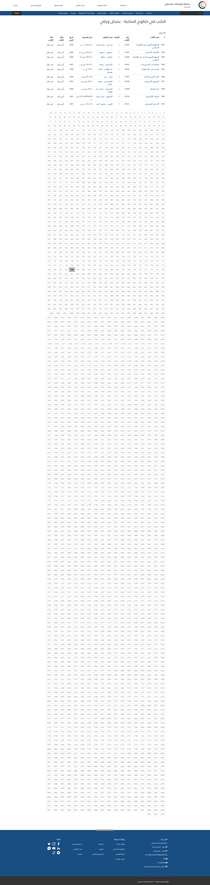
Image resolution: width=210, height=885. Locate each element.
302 (100, 169)
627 (162, 239)
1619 (142, 466)
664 (71, 243)
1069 (89, 331)
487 (123, 209)
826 (106, 278)
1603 (129, 461)
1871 (142, 527)
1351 (129, 400)
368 (83, 182)
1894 (109, 531)
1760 (162, 501)
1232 (82, 370)
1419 (156, 418)
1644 (96, 470)
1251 (76, 374)
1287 (76, 383)
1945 (129, 544)
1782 (136, 505)
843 (128, 283)
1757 (62, 496)
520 (54, 213)
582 (60, 226)
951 (111, 304)
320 (117, 174)
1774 (69, 501)
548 (134, 222)
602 (66, 230)
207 (162, 152)
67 (93, 121)
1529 (142, 444)
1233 (76, 370)
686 (66, 248)
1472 (162, 431)
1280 (122, 383)
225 (60, 152)
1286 (82, 383)
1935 (76, 540)
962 (49, 304)
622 (71, 235)
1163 (62, 352)
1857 (116, 522)
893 (83, 291)
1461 (116, 426)
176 (100, 143)
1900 (69, 531)
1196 (82, 361)
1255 (49, 374)
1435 (49, 418)
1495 (129, 435)
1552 (109, 448)
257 (117, 161)
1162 (69, 352)
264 (77, 161)
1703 (62, 483)
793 (54, 270)
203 (66, 148)
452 (83, 200)
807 (94, 274)
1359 (76, 400)
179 (83, 143)
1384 (149, 409)
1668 (56, 474)
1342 (69, 396)
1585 (129, 457)
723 (94, 256)
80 (149, 126)
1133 (142, 348)
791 (66, 270)
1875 (116, 527)
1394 (82, 409)
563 (49, 222)
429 (94, 195)
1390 (109, 409)
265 (71, 161)
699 (111, 252)
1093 (49, 335)
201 (77, 148)
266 (66, 161)
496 (71, 209)
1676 (122, 479)
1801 (129, 509)
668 (49, 243)
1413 (76, 413)
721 (106, 256)
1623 (116, 466)
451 (89, 200)
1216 (69, 365)
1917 (76, 535)
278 (117, 165)
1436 (162, 422)
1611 (76, 461)
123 (162, 134)
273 (145, 165)
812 (66, 274)
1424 (122, 418)
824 (117, 278)
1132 (149, 348)
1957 (49, 544)
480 (162, 209)
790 (71, 270)
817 (157, 278)
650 (151, 243)
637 (106, 239)
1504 (69, 435)
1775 (62, 501)
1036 (69, 322)
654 (128, 243)
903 (145, 296)
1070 (82, 331)
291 (162, 169)
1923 (156, 540)
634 (123, 239)
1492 (149, 435)
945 (145, 304)
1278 (136, 383)
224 (66, 152)
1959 (156, 548)
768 (77, 265)
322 (106, 174)
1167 (156, 357)
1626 (96, 466)
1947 (116, 544)
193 (123, 148)
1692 (136, 483)
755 (151, 265)
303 (94, 169)
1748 (122, 496)
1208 (122, 365)
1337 (102, 396)
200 (83, 148)
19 (84, 113)
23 (65, 113)
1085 (102, 335)
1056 (56, 326)
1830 (56, 514)
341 (117, 178)
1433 (62, 418)
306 (77, 169)
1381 (49, 405)
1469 (62, 426)
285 (77, 165)
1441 (129, 422)
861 (145, 287)
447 (111, 200)
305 (83, 169)
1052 (82, 326)
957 (77, 304)
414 (60, 191)
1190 (122, 361)
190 (140, 148)
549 (128, 222)
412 (71, 191)
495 (77, 209)
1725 (156, 492)
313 (157, 174)
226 (54, 152)
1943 (142, 544)
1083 (116, 335)
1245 (116, 374)
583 (54, 226)
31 (145, 117)
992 (117, 313)
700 (106, 252)
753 (162, 265)
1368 (136, 405)
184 (54, 143)
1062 (136, 331)
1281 (116, 383)
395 (49, 187)
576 (94, 226)
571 (123, 226)
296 (134, 169)
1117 (130, 344)
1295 (142, 387)
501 (162, 213)
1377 (76, 405)
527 (134, 217)
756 (145, 265)
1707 (156, 487)
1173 (116, 357)
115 (89, 130)
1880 (82, 527)
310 (54, 169)
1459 (129, 426)
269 (49, 161)
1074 (56, 331)
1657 (129, 474)
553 (106, 222)
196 (106, 148)
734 (151, 261)
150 (128, 139)
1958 (162, 548)
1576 (69, 453)
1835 (142, 518)
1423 (129, 418)
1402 (149, 413)
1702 (69, 483)
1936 (69, 540)
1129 (50, 344)
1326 (56, 392)
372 (60, 182)
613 (123, 235)
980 (66, 309)
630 (145, 239)
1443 (116, 422)
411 (77, 191)
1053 (76, 326)
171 (128, 143)
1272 (56, 379)
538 (71, 217)
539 (66, 217)
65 (102, 121)
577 (89, 226)
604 (54, 230)
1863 (76, 522)
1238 (162, 374)
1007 (142, 317)
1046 (122, 326)
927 (128, 300)
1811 (62, 509)
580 (71, 226)
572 (117, 226)
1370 (122, 405)
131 (117, 134)
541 (54, 217)
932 (100, 300)
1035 (76, 322)
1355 (102, 400)
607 (157, 235)
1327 (49, 392)
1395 (76, 409)
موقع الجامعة (63, 13)
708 (60, 252)
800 (134, 274)
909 (111, 296)
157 (89, 139)
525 (145, 217)
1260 (136, 379)
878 (49, 287)
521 (49, 213)
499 (54, 209)
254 (134, 161)
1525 (49, 440)
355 (157, 182)
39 (107, 117)
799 (140, 274)
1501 (89, 435)
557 (83, 222)
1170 (136, 357)
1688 (162, 483)
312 (162, 174)
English (16, 13)
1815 (156, 514)
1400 (162, 413)
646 (54, 239)
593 (117, 230)
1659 (116, 474)
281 (100, 165)
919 (54, 296)
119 (66, 130)
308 (66, 169)
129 (128, 134)
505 (140, 213)
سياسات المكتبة (127, 13)
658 (106, 243)
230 (151, 156)
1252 (69, 374)
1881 (76, 527)
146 (151, 139)
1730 (122, 492)
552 (111, 222)
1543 (49, 444)
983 (49, 309)
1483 (89, 431)
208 (157, 152)
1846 (69, 518)
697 (123, 252)
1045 (129, 326)
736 (140, 261)
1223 (142, 370)
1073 (62, 331)
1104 (96, 339)
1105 (89, 339)
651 (145, 243)
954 (94, 304)
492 (94, 209)
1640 (122, 470)
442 (140, 200)
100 (54, 126)
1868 (162, 527)
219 (94, 152)
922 (157, 300)
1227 (116, 370)
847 (106, 283)
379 (140, 187)
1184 (162, 361)
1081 (129, 335)
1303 (89, 387)
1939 (49, 540)
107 (134, 130)
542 (49, 217)
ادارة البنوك (154, 89)
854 (66, 283)
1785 (116, 505)
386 (100, 187)
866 (117, 287)
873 (77, 287)
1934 (82, 540)
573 (111, 226)
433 (71, 195)
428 (100, 195)
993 (111, 313)
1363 (49, 400)
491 (100, 209)
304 (89, 169)
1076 (162, 335)
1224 (136, 370)
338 (134, 178)
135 (94, 134)
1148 (162, 352)
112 (106, 130)
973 (106, 309)
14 (107, 113)
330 (60, 174)
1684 (69, 479)
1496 (122, 435)
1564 (149, 453)
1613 (62, 461)
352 (54, 178)
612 (128, 235)
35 (126, 117)
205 (54, 148)
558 (77, 222)
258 (111, 161)
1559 (62, 448)
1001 (65, 313)
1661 (102, 474)
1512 (136, 440)
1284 (96, 383)
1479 (116, 431)
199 (89, 148)
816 (162, 278)
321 (111, 174)
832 (71, 278)
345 (94, 178)
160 (71, 139)
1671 (156, 479)
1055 (62, 326)
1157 (102, 352)
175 (106, 143)
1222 (149, 370)
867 (111, 287)
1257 (156, 379)
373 (54, 182)
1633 (49, 466)
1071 (76, 331)
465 (128, 204)
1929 (116, 540)
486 (128, 209)
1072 (69, 331)
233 (134, 156)
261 (94, 161)
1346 (162, 400)
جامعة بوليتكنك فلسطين (177, 4)
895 (71, 291)
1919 (62, 535)
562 (54, 222)
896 (66, 291)
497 (66, 209)
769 (71, 265)
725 (83, 256)
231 (145, 156)
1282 (109, 383)
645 (60, 239)
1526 (162, 444)
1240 (149, 374)
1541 (62, 444)
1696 (109, 483)
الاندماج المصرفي (152, 104)
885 (128, 291)
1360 (69, 400)
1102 (109, 339)
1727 (142, 492)
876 (60, 287)
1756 (69, 496)
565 (157, 226)
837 (162, 283)
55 (149, 121)
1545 (156, 448)
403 (123, 191)
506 (134, 213)
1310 (162, 392)
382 (123, 187)
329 (66, 174)
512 (100, 213)
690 (162, 252)
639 (94, 239)
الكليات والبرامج (102, 5)
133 (106, 134)
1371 (116, 405)
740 (117, 261)
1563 (156, 453)
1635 (156, 470)
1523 (62, 440)
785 (100, 270)
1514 (122, 440)
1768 (109, 501)
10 (126, 113)
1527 (156, 444)
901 (157, 296)
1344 (56, 396)
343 (106, 178)
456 (60, 200)
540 (60, 217)
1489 (49, 431)
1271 (62, 379)
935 (83, 300)
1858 (109, 522)
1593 (76, 457)
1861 (89, 522)
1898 (82, 531)
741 (111, 261)
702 (94, 252)
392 (66, 187)
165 (162, 143)
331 (54, 174)
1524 (56, 440)
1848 (56, 518)
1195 (89, 361)
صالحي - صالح (106, 57)
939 (60, 300)
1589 (102, 457)
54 (154, 121)
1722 (56, 487)
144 (162, 139)
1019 (62, 317)
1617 (156, 466)
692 (151, 252)
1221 (156, 370)
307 (71, 169)
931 (106, 300)
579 (77, 226)
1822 (109, 514)
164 (49, 139)
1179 (76, 357)
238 (106, 156)
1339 (89, 396)
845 (117, 283)
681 (94, 248)
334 (157, 178)
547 (140, 222)
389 (83, 187)
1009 (129, 317)
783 (111, 270)
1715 (102, 487)
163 (54, 139)
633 (128, 239)
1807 (89, 509)
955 (89, 304)
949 (123, 304)
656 (117, 243)
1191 (116, 361)
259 (106, 161)
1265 (102, 379)
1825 (89, 514)
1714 (109, 487)
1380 (56, 405)
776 (151, 270)
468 (111, 204)
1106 (82, 339)
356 (151, 182)
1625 (102, 466)
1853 (142, 522)
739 (123, 261)
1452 (56, 422)
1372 (109, 405)
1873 (129, 527)
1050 (96, 326)
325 (89, 174)
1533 (116, 444)
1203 (156, 365)
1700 (82, 483)
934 (89, 300)
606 (162, 235)
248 (49, 156)
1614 (56, 461)
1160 (82, 352)
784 (106, 270)
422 (134, 195)
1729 (129, 492)
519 (60, 213)
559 (71, 222)
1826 (82, 514)
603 (60, 230)
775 (157, 270)
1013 (102, 317)
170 (134, 143)
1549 (129, 448)
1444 (109, 422)
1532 (122, 444)
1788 (96, 505)
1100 (122, 339)
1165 (49, 352)
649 (157, 243)
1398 (56, 409)
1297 (129, 387)
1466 (82, 426)
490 (106, 209)
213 (128, 152)
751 (54, 261)
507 (128, 213)
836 (49, 278)
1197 (76, 361)
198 (94, 148)
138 (77, 134)
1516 (109, 440)
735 (145, 261)
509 (117, 213)
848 (100, 283)
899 (49, 291)
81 (145, 126)
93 (88, 126)
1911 (116, 535)
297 (128, 169)
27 (163, 117)
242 (83, 156)
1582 (149, 457)
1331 (142, 396)
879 (162, 291)
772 (54, 265)
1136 (122, 348)
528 (128, 217)
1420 (149, 418)
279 (111, 165)
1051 (89, 326)
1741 (49, 492)
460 (157, 204)
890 (100, 291)
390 (77, 187)
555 (94, 222)
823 (123, 278)
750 (60, 261)
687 (60, 248)
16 (98, 113)
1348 (149, 400)
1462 (109, 426)
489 (111, 209)
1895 (102, 531)
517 (71, 213)
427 (106, 195)
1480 (109, 431)
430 (89, 195)
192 (128, 148)
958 (71, 304)
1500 (96, 435)
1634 (162, 470)
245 (66, 156)
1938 (56, 540)
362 (117, 182)
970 (123, 309)
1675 (129, 479)
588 (145, 230)
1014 (96, 317)
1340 (82, 396)
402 (128, 191)
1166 (162, 357)
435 (60, 195)
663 (77, 243)
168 (145, 143)
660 (94, 243)
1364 (162, 405)
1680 (96, 479)
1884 (56, 527)
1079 (142, 335)
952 (106, 304)
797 (151, 274)
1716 (96, 487)
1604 (122, 461)
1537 (89, 444)
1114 (149, 344)
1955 (62, 544)
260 (100, 161)
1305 (76, 387)
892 (89, 291)
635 (117, 239)
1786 (109, 505)
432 (77, 195)
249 (162, 161)
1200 (56, 361)
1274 (162, 383)
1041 (156, 326)
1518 (96, 440)
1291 (49, 383)
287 (66, 165)
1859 (102, 522)
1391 (102, 409)
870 (94, 287)
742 (106, 261)
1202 (162, 365)
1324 (69, 392)
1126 (70, 344)
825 (111, 278)
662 (83, 243)
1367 (142, 405)
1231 (89, 370)
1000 (71, 313)
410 (83, 191)
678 (111, 248)
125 (151, 134)
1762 (149, 501)
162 (60, 139)
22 (70, 113)
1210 (109, 365)
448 (106, 200)
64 (107, 121)
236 (117, 156)
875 (66, 287)
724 (89, 256)
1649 (62, 470)
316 (140, 174)
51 (51, 117)
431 (83, 195)
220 (89, 152)
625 (54, 235)
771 (60, 265)
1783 (129, 505)
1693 (129, 483)
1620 (136, 466)
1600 (149, 461)
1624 (109, 466)
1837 (129, 518)
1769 (102, 501)
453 (77, 200)
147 (145, 139)
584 (49, 226)
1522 (69, 440)
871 (89, 287)
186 (162, 148)
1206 (136, 365)
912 (94, 296)
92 (93, 126)
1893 (116, 531)
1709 (142, 487)
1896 (96, 531)
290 (49, 165)
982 (54, 309)
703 (89, 252)
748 (71, 261)
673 (140, 248)
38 (112, 117)
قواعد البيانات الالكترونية (86, 13)
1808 (82, 509)
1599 (156, 461)
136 (89, 134)
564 (162, 226)
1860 (96, 522)
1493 (142, 435)
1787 (102, 505)
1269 (76, 379)
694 (140, 252)
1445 (102, 422)
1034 (82, 322)
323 (100, 174)
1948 (109, 544)
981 (60, 309)
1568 (122, 453)
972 (111, 309)
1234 (69, 370)
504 (145, 213)
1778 (162, 505)
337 (140, 178)
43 (88, 117)
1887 (156, 531)
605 (49, 230)
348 (77, 178)
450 (94, 200)
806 (100, 274)
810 (77, 274)
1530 (136, 444)
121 (54, 130)
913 (89, 296)
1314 (136, 392)
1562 (162, 453)
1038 (56, 322)
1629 (76, 466)
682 (89, 248)
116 (83, 130)
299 (117, 169)
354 (162, 182)
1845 (76, 518)
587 (151, 230)
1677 (116, 479)
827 (100, 278)
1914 (96, 535)
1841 (102, 518)
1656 (136, 474)
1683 (76, 479)
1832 (162, 518)
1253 (62, 374)
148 (140, 139)
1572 (96, 453)
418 (157, 195)
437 (49, 195)
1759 (49, 496)
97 (69, 126)
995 (100, 313)
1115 (143, 344)
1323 (76, 392)
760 (123, 265)
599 (83, 230)
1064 (122, 331)
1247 (102, 374)
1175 (102, 357)
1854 (136, 522)
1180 (69, 357)
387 (94, 187)
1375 (89, 405)
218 (100, 152)
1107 (76, 339)
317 (134, 174)
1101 (116, 339)
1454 (162, 426)
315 (145, 174)
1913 (102, 535)
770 (66, 265)
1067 (102, 331)
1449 (76, 422)
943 (157, 304)
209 (151, 152)
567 (145, 226)
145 (157, 139)
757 (140, 265)
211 (140, 152)
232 (140, 156)
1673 (142, 479)
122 (49, 130)
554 (100, 222)
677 (117, 248)
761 (117, 265)
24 (60, 113)
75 (55, 121)
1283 (102, 383)
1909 (129, 535)
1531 (129, 444)
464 (134, 204)
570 (128, 226)
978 (77, 309)
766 (89, 265)
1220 (162, 370)
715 (140, 256)
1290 (56, 383)
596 (100, 230)
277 (123, 165)
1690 (149, 483)
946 (140, 304)
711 (162, 256)
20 (79, 113)
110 (117, 130)
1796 (162, 509)
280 (106, 165)
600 (77, 230)
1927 (129, 540)
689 (49, 248)
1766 (122, 501)
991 (123, 313)
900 (162, 296)
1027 (129, 322)
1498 (109, 435)
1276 (149, 383)
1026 (136, 322)
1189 (129, 361)
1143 (76, 348)
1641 (116, 470)
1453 (49, 422)
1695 (116, 483)
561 (60, 222)
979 (71, 309)
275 (134, 165)
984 (162, 313)
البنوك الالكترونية (152, 96)
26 (51, 113)
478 (54, 204)
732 (162, 261)
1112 (162, 344)
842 (134, 283)
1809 (76, 509)
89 (107, 126)
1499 (102, 435)
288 (60, 165)
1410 (96, 413)
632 (134, 239)
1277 (142, 383)
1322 (82, 392)
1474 (149, 431)
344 (100, 178)
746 (83, 261)
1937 (62, 540)
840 (145, 283)
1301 (102, 387)
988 (140, 313)
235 (123, 156)
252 (145, 161)
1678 (109, 479)
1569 (116, 453)
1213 (89, 365)
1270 (69, 379)
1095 (156, 339)
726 (77, 256)
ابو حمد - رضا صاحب (104, 45)
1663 (89, 474)
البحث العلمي (80, 5)
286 (71, 165)
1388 (122, 409)
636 (111, 239)
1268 (82, 379)
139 (71, 134)
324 (94, 174)
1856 (122, 522)
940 (54, 300)
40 (102, 117)
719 (117, 256)
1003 (51, 313)
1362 (56, 400)
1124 (83, 344)
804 (111, 274)
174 (111, 143)
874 (71, 287)
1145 (62, 348)
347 (83, 178)
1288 (69, 383)
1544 (162, 448)
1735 (89, 492)
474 (77, 204)
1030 (109, 322)
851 (83, 283)
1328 (162, 396)
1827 (76, 514)
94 (83, 126)
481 (157, 209)
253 (140, 161)
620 (83, 235)
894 (77, 291)
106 (140, 130)
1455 (156, 426)
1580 (162, 457)
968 (134, 309)
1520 (82, 440)
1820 (122, 514)
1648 (69, 470)
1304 (82, 387)
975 (94, 309)
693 (145, 252)
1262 (122, 379)
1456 (149, 426)
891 (94, 291)
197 (100, 148)
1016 (82, 317)
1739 (62, 492)
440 (151, 200)
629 (151, 239)
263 (83, 161)
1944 (136, 544)
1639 (129, 470)
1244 (122, 374)
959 (66, 304)
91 (98, 126)
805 (106, 274)
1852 (149, 522)
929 (117, 300)
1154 (122, 352)
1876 (109, 527)
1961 (142, 548)
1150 (149, 352)
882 (145, 291)
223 (71, 152)
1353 (116, 400)
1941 (156, 544)
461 (151, 204)
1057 (49, 326)
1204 (149, 365)
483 (145, 209)
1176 (96, 357)
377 (151, 187)
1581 (156, 457)
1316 (122, 392)
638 (100, 239)
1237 (49, 370)
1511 (142, 440)
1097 (142, 339)
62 (116, 121)
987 (145, 313)
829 (89, 278)
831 (77, 278)
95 (79, 126)
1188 (136, 361)
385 (106, 187)
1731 (116, 492)
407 (100, 191)
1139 (102, 348)
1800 (136, 509)
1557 (76, 448)
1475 (142, 431)
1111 (49, 339)
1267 (89, 379)
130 (123, 134)
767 (83, 265)
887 (117, 291)
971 (117, 309)
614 (117, 235)
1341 (76, 396)
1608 (96, 461)
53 (159, 121)
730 (54, 256)
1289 (62, 383)
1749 (116, 496)
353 (49, 178)
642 (77, 239)
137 (83, 134)
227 (49, 152)
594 (111, 230)
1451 (62, 422)
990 (128, 313)
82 (140, 126)
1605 (116, 461)
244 (71, 156)
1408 (109, 413)
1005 (156, 317)
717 (128, 256)
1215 (76, 365)
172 (123, 143)
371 (66, 182)
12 (117, 113)
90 (102, 126)
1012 (109, 317)
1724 (162, 492)
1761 (156, 501)
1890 (136, 531)
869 (100, 287)
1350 (136, 400)
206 (49, 148)
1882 (69, 527)
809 (83, 274)
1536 (96, 444)
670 (157, 248)
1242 (136, 374)
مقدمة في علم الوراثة (150, 69)
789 (77, 270)
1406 (122, 413)
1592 (82, 457)
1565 (142, 453)
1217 (62, 365)
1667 (62, 474)
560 (66, 222)
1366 (149, 405)
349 (71, 178)
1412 (82, 413)
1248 (96, 374)
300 (111, 169)
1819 (129, 514)
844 (123, 283)
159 (77, 139)
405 (111, 191)
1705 (49, 483)
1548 (136, 448)
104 (151, 130)
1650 (56, 470)
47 (69, 117)
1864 (69, 522)
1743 (156, 496)
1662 (96, 474)
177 (94, 143)
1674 (136, 479)
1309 (49, 387)
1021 (49, 317)
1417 (49, 413)
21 (74, 113)
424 (123, 195)
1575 (76, 453)
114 (94, 130)
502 (157, 213)
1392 (96, 409)
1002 (58, 313)
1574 (82, 453)
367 (89, 182)
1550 (122, 448)
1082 (122, 335)
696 (128, 252)
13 (112, 113)
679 (106, 248)
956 (83, 304)
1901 (62, 531)
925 (140, 300)
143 (49, 134)
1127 (63, 344)
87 (116, 126)
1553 (102, 448)
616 (106, 235)
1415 (62, 413)
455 (66, 200)
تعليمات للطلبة (114, 13)
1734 (96, 492)
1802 (122, 509)
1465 (89, 426)
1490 (162, 435)
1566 (136, 453)
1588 (109, 457)
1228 (109, 370)
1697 (102, 483)
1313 (142, 392)
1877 (102, 527)
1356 (96, 400)
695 (134, 252)
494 (83, 209)
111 (111, 130)
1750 (109, 496)
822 (128, 278)
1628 (82, 466)
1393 (89, 409)
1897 (89, 531)
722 (100, 256)
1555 (89, 448)
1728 (136, 492)
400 (140, 191)
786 (94, 270)
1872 (136, 527)
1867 (49, 522)
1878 (96, 527)
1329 (156, 396)
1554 (96, 448)
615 (111, 235)
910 (106, 296)
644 (66, 239)
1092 (56, 335)
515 (83, 213)
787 (89, 270)
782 (117, 270)
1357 (89, 400)
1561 (49, 448)
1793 (62, 505)
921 (162, 300)
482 (151, 209)
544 (157, 222)
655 (123, 243)
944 (151, 304)
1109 (62, 339)
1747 (129, 496)
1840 (109, 518)
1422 (136, 418)
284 (83, 165)
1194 (96, 361)
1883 (62, 527)
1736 (82, 492)
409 (89, 191)
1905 (156, 535)
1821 (116, 514)
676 (123, 248)
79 (154, 126)
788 (83, 270)
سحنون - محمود (105, 52)
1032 (96, 322)
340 (123, 178)
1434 (56, 418)
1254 (56, 374)
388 (89, 187)
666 (60, 243)
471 (94, 204)
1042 (149, 326)
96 (74, 126)
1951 (89, 544)
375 (162, 187)
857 (49, 283)
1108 (69, 339)
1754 (82, 496)
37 (116, 117)
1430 (82, 418)
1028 (122, 322)
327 (77, 174)
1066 (109, 331)
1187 (142, 361)
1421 (142, 418)
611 (134, 235)
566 (151, 226)
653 (134, 243)
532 (106, 217)
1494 (136, 435)
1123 (90, 344)
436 (54, 195)
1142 (82, 348)
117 (77, 130)
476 (66, 204)
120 (60, 130)
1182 (56, 357)
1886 (162, 531)
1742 (162, 496)
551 (117, 222)
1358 (82, 400)
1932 (96, 540)
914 (83, 296)
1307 (62, 387)
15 (103, 113)
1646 (82, 470)
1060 (149, 331)
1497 (116, 435)
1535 (102, 444)
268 (54, 161)
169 (140, 143)
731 (49, 256)
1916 (82, 535)
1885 (49, 527)
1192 (109, 361)
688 (54, 248)
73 (65, 121)
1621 (129, 466)
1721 (62, 487)
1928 (122, 540)
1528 (149, 444)
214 (123, 152)
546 (145, 222)
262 (89, 161)
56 (145, 121)
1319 (102, 392)
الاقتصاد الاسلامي (152, 52)
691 (157, 252)
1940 (162, 544)
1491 (156, 435)
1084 (109, 335)
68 (88, 121)
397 (157, 191)
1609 (89, 461)
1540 (69, 444)
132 (111, 134)
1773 (76, 501)
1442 (122, 422)
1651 (49, 470)
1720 (69, 487)
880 (157, 291)
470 (100, 204)
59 (130, 121)
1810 (69, 509)
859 (157, 287)
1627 (89, 466)
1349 (142, 400)
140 (66, 134)
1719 (76, 487)
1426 (109, 418)
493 (89, 209)
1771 (89, 501)
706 (71, 252)
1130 (162, 348)
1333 (129, 396)
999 (77, 313)
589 (140, 230)
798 (145, 274)
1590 (96, 457)
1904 (162, 535)
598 (89, 230)
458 (49, 200)
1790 (82, 505)
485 (134, 209)
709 (54, 252)
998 (83, 313)
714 (145, 256)
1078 (149, 335)
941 (49, 300)
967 (140, 309)
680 (100, 248)
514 (89, 213)
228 (162, 156)
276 (128, 165)
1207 (129, 365)
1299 (116, 387)
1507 (49, 435)
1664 (82, 474)
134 (100, 134)
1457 (142, 426)
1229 (102, 370)
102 (162, 130)
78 (159, 126)
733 (157, 261)
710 (49, 252)
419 (151, 195)
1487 (62, 431)
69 (83, 121)
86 (121, 126)
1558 (69, 448)
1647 (76, 470)
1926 (136, 540)
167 (151, 143)
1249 (89, 374)
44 (83, 117)
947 (134, 304)
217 (106, 152)
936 (77, 300)
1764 (136, 501)
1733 (102, 492)
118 (72, 130)
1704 (56, 483)
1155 (116, 352)
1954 (69, 544)
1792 (69, 505)
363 (111, 182)
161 (66, 139)
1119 (116, 344)
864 (128, 287)
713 (151, 256)
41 (98, 117)
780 (128, 270)
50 (55, 117)
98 (65, 126)
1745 (142, 496)
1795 (49, 505)
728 (66, 256)
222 (77, 152)
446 (117, 200)
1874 (122, 527)
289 (54, 165)
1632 (56, 466)
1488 (56, 431)
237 (111, 156)
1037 (62, 322)
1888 (149, 531)
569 (134, 226)
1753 (89, 496)
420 (145, 195)
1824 (96, 514)
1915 (89, 535)
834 (60, 278)
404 (117, 191)
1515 (116, 440)
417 (162, 195)
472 (89, 204)
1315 (129, 392)
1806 (96, 509)
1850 (162, 522)
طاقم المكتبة (101, 13)
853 (71, 283)
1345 (49, 396)
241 (89, 156)
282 (94, 165)
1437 (156, 422)
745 (89, 261)
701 (100, 252)
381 (128, 187)
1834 (149, 518)
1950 (96, 544)
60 (126, 121)
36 (121, 117)
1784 (122, 505)
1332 (136, 396)
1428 (96, 418)
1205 (142, 365)
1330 (149, 396)
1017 (76, 317)
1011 (116, 317)
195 (111, 148)
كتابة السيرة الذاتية (151, 77)
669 (162, 248)
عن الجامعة (123, 5)
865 (123, 287)
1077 (156, 335)
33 (135, 117)
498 (60, 209)
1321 (89, 392)
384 (111, 187)
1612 (69, 461)
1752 (96, 496)
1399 (49, 409)
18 (89, 113)
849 (94, 283)
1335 (116, 396)
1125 (77, 344)
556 (89, 222)
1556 (82, 448)
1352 (122, 400)
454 (71, 200)
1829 (62, 514)
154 (106, 139)
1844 (82, 518)
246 (60, 156)
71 (74, 121)
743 (100, 261)
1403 (142, 413)
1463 (102, 426)
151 (123, 139)
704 (83, 252)
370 (71, 182)
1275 (156, 383)
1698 (96, 483)
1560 (56, 448)
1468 (69, 426)
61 (121, 121)
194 (117, 148)
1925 (142, 540)
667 (54, 243)
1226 (122, 370)
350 (66, 178)
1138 (109, 348)
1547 (142, 448)
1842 (96, 518)
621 (77, 235)
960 (60, 304)
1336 (109, 396)
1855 (129, 522)
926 (134, 300)
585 (162, 230)
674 (134, 248)
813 (60, 274)
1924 (149, 540)
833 (66, 278)
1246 (109, 374)
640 (89, 239)
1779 (156, 505)
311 (49, 169)
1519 (89, 440)
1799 (142, 509)
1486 (69, 431)
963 (162, 309)
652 (140, 243)
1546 (149, 448)
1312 (149, 392)
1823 (102, 514)
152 (117, 139)
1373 (102, 405)
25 (56, 113)
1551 (116, 448)
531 (111, 217)
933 (94, 300)
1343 (62, 396)
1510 (149, 440)
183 (60, 143)
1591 (89, 457)
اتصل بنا (15, 5)
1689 (156, 483)
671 (151, 248)
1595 (62, 457)
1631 (62, 466)
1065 (116, 331)
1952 (82, 544)
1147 (49, 348)
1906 (149, 535)
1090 (69, 335)
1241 (142, 374)
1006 (149, 317)
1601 (142, 461)
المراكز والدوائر (58, 5)
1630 (69, 466)
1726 (149, 492)
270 (162, 165)
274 (140, 165)
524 (151, 217)
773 (49, 265)
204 (60, 148)
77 (163, 126)
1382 (162, 409)
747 (77, 261)
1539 (76, 444)
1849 (49, 518)
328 (71, 174)
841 (140, 283)
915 (77, 296)
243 (77, 156)
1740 (56, 492)
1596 (56, 457)
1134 (136, 348)
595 (106, 230)
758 (134, 265)
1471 (49, 426)
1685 (62, 479)
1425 (116, 418)
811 (71, 274)
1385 (142, 409)
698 (117, 252)
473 (83, 204)
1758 (56, 496)
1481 (102, 431)
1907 (142, 535)
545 (151, 222)
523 (157, 217)
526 (140, 217)
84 (130, 126)
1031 (102, 322)
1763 (142, 501)
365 (100, 182)
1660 (109, 474)
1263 (116, 379)
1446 (96, 422)
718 (123, 256)
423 (128, 195)
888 (111, 291)
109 (123, 130)
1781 (142, 505)
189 (145, 148)
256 (123, 161)
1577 (62, 453)
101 (49, 126)
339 (128, 178)
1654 (149, 474)
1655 (142, 474)
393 (60, 187)
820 (140, 278)
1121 (103, 344)
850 (89, 283)
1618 (149, 466)
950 (117, 304)
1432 (69, 418)
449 (100, 200)
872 (83, 287)
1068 (96, 331)
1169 (142, 357)
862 (140, 287)
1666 (69, 474)
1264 (109, 379)
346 (89, 178)
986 (151, 313)
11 (121, 113)
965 (151, 309)
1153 (129, 352)
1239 (156, 374)
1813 (49, 509)
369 (77, 182)
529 (123, 217)
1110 (56, 339)
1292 (162, 387)
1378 (69, 405)
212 (134, 152)
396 (162, 191)
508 (123, 213)
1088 (82, 335)
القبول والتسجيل (36, 5)
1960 (149, 548)
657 (111, 243)
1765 (129, 501)
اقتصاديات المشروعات (150, 64)
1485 (76, 431)
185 (49, 143)
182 (66, 143)
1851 (156, 522)
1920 (56, 535)
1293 (156, 387)
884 (134, 291)
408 (94, 191)
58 (135, 121)
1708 (149, 487)
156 (94, 139)
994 (106, 313)
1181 (62, 357)
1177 (89, 357)
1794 (56, 505)
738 (128, 261)
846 (111, 283)
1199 (62, 361)
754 (157, 265)
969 (128, 309)
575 (100, 226)
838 (157, 283)
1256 (162, 379)
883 (140, 291)
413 (66, 191)
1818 (136, 514)
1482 (96, 431)
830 (83, 278)
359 (134, 182)
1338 (96, 396)
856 (54, 283)
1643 (102, 470)
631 (140, 239)
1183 (49, 357)
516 (77, 213)
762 (111, 265)
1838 (122, 518)
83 (135, 126)
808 (89, 274)
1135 (129, 348)
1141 (89, 348)
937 (71, 300)
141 (60, 134)
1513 (129, 440)
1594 (69, 457)
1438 (149, 422)
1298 (122, 387)
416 (49, 191)
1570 (109, 453)
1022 (162, 322)
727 (71, 256)
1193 (102, 361)
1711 (129, 487)
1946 (122, 544)
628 (157, 239)
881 (151, 291)
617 (100, 235)
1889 (142, 531)
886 (123, 291)
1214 (82, 365)
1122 (97, 344)
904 (140, 296)
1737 (76, 492)
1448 (82, 422)
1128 (57, 344)
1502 (82, 435)
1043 (142, 326)
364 (106, 182)
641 (83, 239)
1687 (49, 479)
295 (140, 169)
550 (123, 222)
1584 (136, 457)
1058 (162, 331)
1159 (89, 352)
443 (134, 200)
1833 (156, 518)
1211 (102, 365)
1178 (82, 357)
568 (140, 226)
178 (89, 143)
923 (151, 300)
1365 (156, 405)
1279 (129, 383)
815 (49, 274)
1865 (62, 522)
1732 (109, 492)
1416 (56, 413)
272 (151, 165)
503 (151, 213)
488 (117, 209)
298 (123, 169)
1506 (56, 435)
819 (145, 278)
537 (77, 217)
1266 (96, 379)
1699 (89, 483)
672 (145, 248)
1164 (56, 352)
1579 (49, 453)
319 (123, 174)
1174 (109, 357)
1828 (69, 514)
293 (151, 169)
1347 (156, 400)
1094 (162, 339)
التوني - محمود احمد (104, 104)
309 (60, 169)
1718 (82, 487)
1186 (149, 361)
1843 (89, 518)
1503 (76, 435)
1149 (156, 352)
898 (54, 291)
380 (134, 187)
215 (117, 152)
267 (60, 161)
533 (100, 217)
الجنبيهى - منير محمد (104, 96)
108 (128, 130)
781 (123, 270)
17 (93, 113)
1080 (136, 335)
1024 (149, 322)
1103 (102, 339)
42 (93, 117)
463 (140, 204)
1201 (49, 361)
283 (89, 165)
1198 (69, 361)
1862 (82, 522)
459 (162, 204)
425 (117, 195)
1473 (156, 431)
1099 (129, 339)
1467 (76, 426)
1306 (69, 387)
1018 (69, 317)
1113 (156, 344)
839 (151, 283)
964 (157, 309)
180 (77, 143)
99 (60, 126)
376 (157, 187)
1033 (89, 322)
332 (49, 174)
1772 (82, 501)
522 (162, 217)
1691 (142, 483)
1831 (49, 514)
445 (123, 200)
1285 (89, 383)
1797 (156, 509)
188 (151, 148)
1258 (149, 379)
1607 (102, 461)
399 (145, 191)
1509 (156, 440)
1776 (56, 501)
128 (134, 134)
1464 (96, 426)
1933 (89, 540)
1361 (62, 400)
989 (134, 313)
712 (157, 256)
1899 (76, 531)
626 (49, 235)
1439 (142, 422)
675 (128, 248)
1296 (136, 387)
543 (162, 222)
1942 (149, 544)
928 (123, 300)
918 (60, 296)
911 (100, 296)
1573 (89, 453)
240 (94, 156)
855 (60, 283)
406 (106, 191)
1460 (122, 426)
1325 (62, 392)
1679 (102, 479)
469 (106, 204)
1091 (62, 335)
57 (140, 121)
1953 (76, 544)
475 (71, 204)
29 (154, 117)
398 (151, 191)
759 (128, 265)
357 (145, 182)
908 (117, 296)
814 (54, 274)
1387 (129, 409)
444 (128, 200)
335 (151, 178)
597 (94, 230)
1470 (56, 426)
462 (145, 204)
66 (98, 121)
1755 (76, 496)
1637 (142, 470)
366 (94, 182)
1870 (149, 527)
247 (54, 156)
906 (128, 296)
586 (157, 230)
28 (159, 117)
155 (100, 139)
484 (140, 209)
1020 (56, 317)
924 (145, 300)
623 (66, 235)
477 (60, 204)
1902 (56, 531)
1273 (49, 379)
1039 (49, 322)
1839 (116, 518)
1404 (136, 413)
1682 (82, 479)
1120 (110, 344)
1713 (116, 487)
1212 (96, 365)
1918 (69, 535)
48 (65, 117)
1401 (156, 413)
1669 (49, 474)
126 (145, 134)
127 (140, 134)
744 (94, 261)
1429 (89, 418)
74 (60, 121)
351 (60, 178)
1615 (49, 461)
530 (117, 217)
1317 (116, 392)
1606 (109, 461)
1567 (129, 453)
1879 (89, 527)
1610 (82, 461)
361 (123, 182)
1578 (56, 453)
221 (83, 152)
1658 (122, 474)
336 (145, 178)
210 (145, 152)
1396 (69, 409)
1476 (136, 431)
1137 (116, 348)
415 (54, 191)
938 (66, 300)
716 (134, 256)
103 (157, 130)
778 (140, 270)
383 (117, 187)
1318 (109, 392)
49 (60, 117)
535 (89, 217)
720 (111, 256)
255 (128, 161)
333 (162, 178)
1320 (96, 392)
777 (145, 270)
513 (94, 213)
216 (111, 152)
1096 (149, 339)
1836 (136, 518)
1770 (96, 501)
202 (71, 148)
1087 (89, 335)
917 (66, 296)
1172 (122, 357)
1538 (82, 444)
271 (157, 165)
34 (130, 117)
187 (157, 148)
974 (100, 309)
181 (71, 143)
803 (117, 274)
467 (117, 204)
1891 (129, 531)
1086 (96, 335)
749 (66, 261)
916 (71, 296)
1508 (162, 440)
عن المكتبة (139, 13)
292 (157, 169)
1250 (82, 374)
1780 (149, 505)
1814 (162, 514)
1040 (162, 326)
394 (54, 187)
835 (54, 278)
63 (112, 121)
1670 (162, 479)
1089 (76, 335)
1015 (89, 317)
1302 (96, 387)
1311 (156, 392)
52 (163, 121)
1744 (149, 496)
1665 (76, 474)
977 (83, 309)
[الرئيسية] (203, 5)
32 (140, 117)
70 (79, 121)
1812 (56, 509)
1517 (102, 440)
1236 (56, 370)
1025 (142, 322)
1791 (76, 505)
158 (83, 139)
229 (157, 156)
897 (60, 291)
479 (49, 204)
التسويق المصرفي (151, 81)
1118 (123, 344)
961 (54, 304)
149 (134, 139)
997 (89, 313)
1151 (142, 352)
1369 (129, 405)
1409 (102, 413)
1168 (149, 357)
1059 (156, 331)
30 (149, 117)
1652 (162, 474)
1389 (116, 409)
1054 (69, 326)
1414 (69, 413)
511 (106, 213)
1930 (109, 540)
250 (157, 161)
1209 (116, 365)
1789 (89, 505)
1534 (109, 444)
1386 (136, 409)
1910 (122, 535)
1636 (149, 470)
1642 (109, 470)
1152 (136, 352)
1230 (96, 370)
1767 (116, 501)
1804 (109, 509)
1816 (149, 514)
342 (111, 178)
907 (123, 296)
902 (151, 296)
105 (145, 130)
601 (71, 230)
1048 (109, 326)
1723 (49, 487)
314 (151, 174)
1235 (62, 370)
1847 (62, 518)
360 (128, 182)
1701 (76, 483)
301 (106, 169)
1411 (89, 413)
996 (94, 313)
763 (106, 265)
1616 (162, 466)
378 (145, 187)
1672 (149, 479)
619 (89, 235)
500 (49, 209)
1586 (122, 457)
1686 (56, 479)
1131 (156, 348)
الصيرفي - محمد (105, 64)
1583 (142, 457)
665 (66, 243)
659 (100, 243)
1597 (49, 457)
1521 (76, 440)
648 (162, 243)
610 (140, 235)
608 (151, 235)
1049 (102, 326)
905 (134, 296)
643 (71, 239)
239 (100, 156)
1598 (162, 461)
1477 (129, 431)
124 (157, 134)
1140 (96, 348)
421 (140, 195)
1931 (102, 540)
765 (94, 265)
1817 (142, 514)
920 (49, 296)
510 (111, 213)
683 (83, 248)
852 (77, 283)
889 (106, 291)
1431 (76, 418)
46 (74, 117)
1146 (56, 348)
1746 (136, 496)
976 (89, 309)
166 (157, 143)
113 (100, 130)
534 (94, 217)
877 (54, 287)
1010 (122, 317)
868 (106, 287)
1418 (162, 418)
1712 (122, 487)
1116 (136, 344)
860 (151, 287)
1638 (136, 470)
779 (134, 270)
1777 (49, 501)
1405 (129, 413)
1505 (62, 435)
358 (140, 182)
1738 (69, 492)
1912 (109, 535)
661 (89, 243)
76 (51, 121)
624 (60, 235)
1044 (136, 326)
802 (123, 274)
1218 (56, 365)
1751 (102, 496)
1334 (122, 396)
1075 (49, 331)
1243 (129, 374)
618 (94, 235)
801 (128, 274)
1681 (89, 479)
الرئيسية (148, 13)
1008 (136, 317)
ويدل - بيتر (108, 77)
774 (162, 270)
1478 (122, 431)
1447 (89, 422)
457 (54, 200)
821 (134, 278)
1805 (102, 509)
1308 (56, 387)
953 (100, 304)
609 (145, 235)
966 (145, 309)
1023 (156, 322)
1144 (69, 348)
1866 (56, 522)
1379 (62, 405)
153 (111, 139)
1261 (129, 379)
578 (83, 226)
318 (128, 174)
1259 (142, 379)
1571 (102, 453)
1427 (102, 418)
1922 (162, 540)
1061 (142, 331)
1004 (162, 317)
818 (151, 278)
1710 (136, 487)
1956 (56, 544)
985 (157, 313)
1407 (116, 413)
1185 (156, 361)
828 (94, 278)
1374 (96, 405)
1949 (102, 544)
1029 (116, 322)
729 (60, 256)
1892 (122, 531)
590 (134, 230)
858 (162, 287)
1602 (136, 461)
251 (151, 161)
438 (162, 200)
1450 (69, 422)
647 (49, 239)
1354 (109, 400)
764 (100, 265)
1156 (109, 352)
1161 (76, 352)
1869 (156, 527)
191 (134, 148)
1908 (136, 535)
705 (77, 252)
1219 (49, 365)
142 (54, 134)
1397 (62, 409)
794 (49, 270)
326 (83, 174)
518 (66, 213)
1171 (129, 357)
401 (134, 191)
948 (128, 304)
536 (83, 217)
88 (112, 126)
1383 (156, 409)
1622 (122, 466)
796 (157, 274)
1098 (136, 339)
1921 (49, 535)
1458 (136, 426)
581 (66, 226)
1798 (149, 509)
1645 (89, 470)
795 (162, 274)
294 (145, 169)
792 (60, 270)
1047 (116, 326)
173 (117, 143)
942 (162, 304)
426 (111, 195)
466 (123, 204)
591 (128, 230)
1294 (149, 387)
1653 (156, 474)
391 (71, 187)
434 (66, 195)
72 (69, 121)
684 (77, 248)
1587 (116, 457)
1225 (129, 370)
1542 (56, 444)
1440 (136, 422)
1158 (96, 352)
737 (134, 261)
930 (111, 300)
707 (66, 252)
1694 (122, 483)
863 (134, 287)
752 (49, 261)
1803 (116, 509)
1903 (49, 531)
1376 (82, 405)
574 (106, 226)
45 (79, 117)
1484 (82, 431)
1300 (109, 387)
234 (128, 156)
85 (126, 126)
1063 (129, 331)
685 (71, 248)
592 (123, 230)
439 (157, 200)
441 (145, 200)
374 (49, 182)
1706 (162, 487)
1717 (89, 487)
